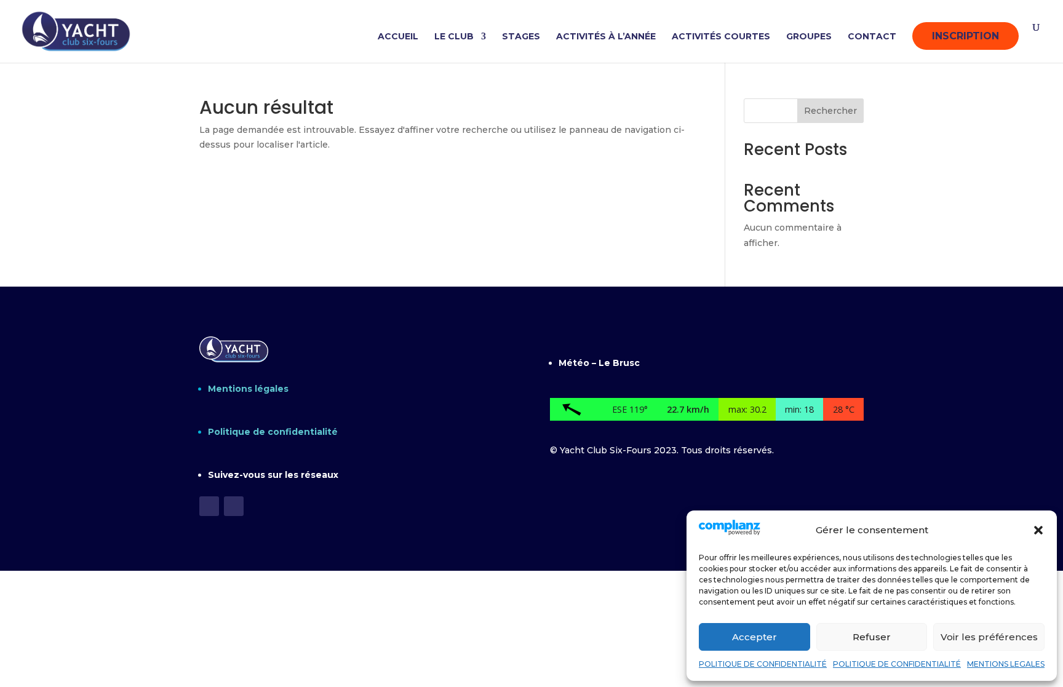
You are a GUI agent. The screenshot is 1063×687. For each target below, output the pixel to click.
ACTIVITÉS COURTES (721, 37)
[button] (1038, 530)
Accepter (754, 637)
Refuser (872, 637)
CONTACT (872, 37)
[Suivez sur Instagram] (234, 506)
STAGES (521, 37)
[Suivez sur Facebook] (209, 506)
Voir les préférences (989, 637)
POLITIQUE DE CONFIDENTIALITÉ (763, 664)
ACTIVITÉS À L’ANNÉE (606, 37)
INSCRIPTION (965, 36)
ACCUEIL (398, 37)
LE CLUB (454, 37)
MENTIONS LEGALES (1006, 664)
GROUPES (809, 37)
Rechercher (830, 110)
